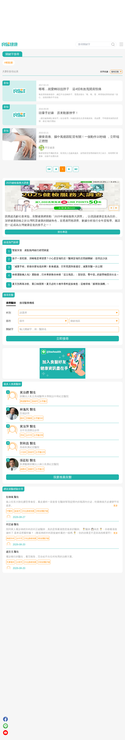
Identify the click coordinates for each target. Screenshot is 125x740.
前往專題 (62, 232)
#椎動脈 (8, 62)
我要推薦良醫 (62, 477)
